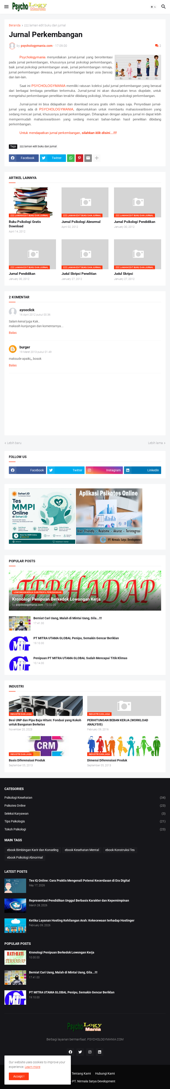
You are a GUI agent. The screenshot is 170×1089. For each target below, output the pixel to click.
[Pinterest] (79, 158)
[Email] (88, 158)
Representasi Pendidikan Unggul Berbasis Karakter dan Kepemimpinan (79, 900)
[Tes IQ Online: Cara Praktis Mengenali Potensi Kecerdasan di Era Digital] (15, 886)
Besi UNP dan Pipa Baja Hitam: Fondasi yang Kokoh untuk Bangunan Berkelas (45, 722)
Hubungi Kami (105, 1073)
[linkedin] (99, 1052)
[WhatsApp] (71, 158)
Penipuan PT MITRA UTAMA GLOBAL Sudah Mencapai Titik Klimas (80, 658)
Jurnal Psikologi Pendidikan (134, 222)
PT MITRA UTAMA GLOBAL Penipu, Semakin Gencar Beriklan (76, 638)
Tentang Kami (81, 1073)
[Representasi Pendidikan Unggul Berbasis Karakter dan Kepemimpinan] (15, 905)
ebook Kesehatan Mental (82, 850)
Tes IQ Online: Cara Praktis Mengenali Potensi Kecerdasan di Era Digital (79, 880)
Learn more (32, 1067)
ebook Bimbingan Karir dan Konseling (32, 850)
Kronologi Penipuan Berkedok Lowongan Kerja (61, 952)
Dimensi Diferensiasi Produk (107, 760)
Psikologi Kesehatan (85, 797)
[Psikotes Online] (42, 542)
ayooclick (27, 310)
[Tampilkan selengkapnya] (96, 158)
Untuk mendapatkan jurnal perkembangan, (68, 133)
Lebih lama (155, 443)
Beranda (15, 25)
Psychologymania (32, 57)
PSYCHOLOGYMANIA (48, 86)
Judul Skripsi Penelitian (79, 274)
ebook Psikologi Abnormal (25, 857)
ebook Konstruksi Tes (120, 850)
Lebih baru (14, 443)
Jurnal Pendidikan (22, 274)
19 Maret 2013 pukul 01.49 (35, 352)
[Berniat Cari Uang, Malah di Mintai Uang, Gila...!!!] (20, 623)
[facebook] (70, 1052)
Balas (13, 332)
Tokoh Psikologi (85, 829)
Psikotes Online (85, 805)
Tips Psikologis (85, 821)
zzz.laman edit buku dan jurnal (45, 25)
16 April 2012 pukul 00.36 (34, 314)
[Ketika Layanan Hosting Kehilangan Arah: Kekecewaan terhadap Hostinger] (15, 925)
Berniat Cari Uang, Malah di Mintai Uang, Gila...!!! (67, 618)
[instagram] (90, 1052)
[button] (6, 7)
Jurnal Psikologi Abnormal (81, 222)
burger (24, 347)
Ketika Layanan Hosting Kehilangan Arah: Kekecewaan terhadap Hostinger (81, 920)
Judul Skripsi (123, 274)
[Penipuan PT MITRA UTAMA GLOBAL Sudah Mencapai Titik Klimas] (20, 663)
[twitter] (80, 1052)
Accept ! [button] (18, 1076)
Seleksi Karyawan (85, 813)
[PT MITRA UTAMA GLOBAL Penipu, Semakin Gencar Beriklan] (20, 643)
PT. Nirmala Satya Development (93, 1081)
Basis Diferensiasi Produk (27, 760)
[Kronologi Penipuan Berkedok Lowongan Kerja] (15, 957)
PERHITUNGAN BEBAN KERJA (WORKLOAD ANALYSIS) (117, 722)
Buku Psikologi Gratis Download (25, 224)
